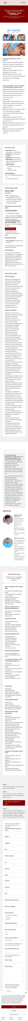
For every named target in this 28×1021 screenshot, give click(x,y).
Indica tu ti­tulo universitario (12, 900)
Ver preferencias (14, 1014)
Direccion (7, 868)
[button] (26, 993)
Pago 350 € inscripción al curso (12, 803)
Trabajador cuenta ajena (11, 915)
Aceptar (14, 1007)
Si (6, 932)
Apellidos (7, 843)
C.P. (6, 862)
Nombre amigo (8, 960)
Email (6, 875)
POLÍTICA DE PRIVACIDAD (11, 987)
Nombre (7, 836)
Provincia (7, 887)
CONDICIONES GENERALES (11, 986)
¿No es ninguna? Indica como (12, 948)
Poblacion (7, 880)
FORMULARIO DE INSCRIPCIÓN (15, 786)
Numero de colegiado (10, 906)
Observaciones (8, 966)
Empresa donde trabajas (11, 923)
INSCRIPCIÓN (10, 229)
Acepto (9, 991)
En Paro (8, 919)
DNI (6, 849)
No (7, 934)
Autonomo (8, 917)
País (6, 893)
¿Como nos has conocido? (11, 937)
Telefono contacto (9, 855)
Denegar (14, 1010)
